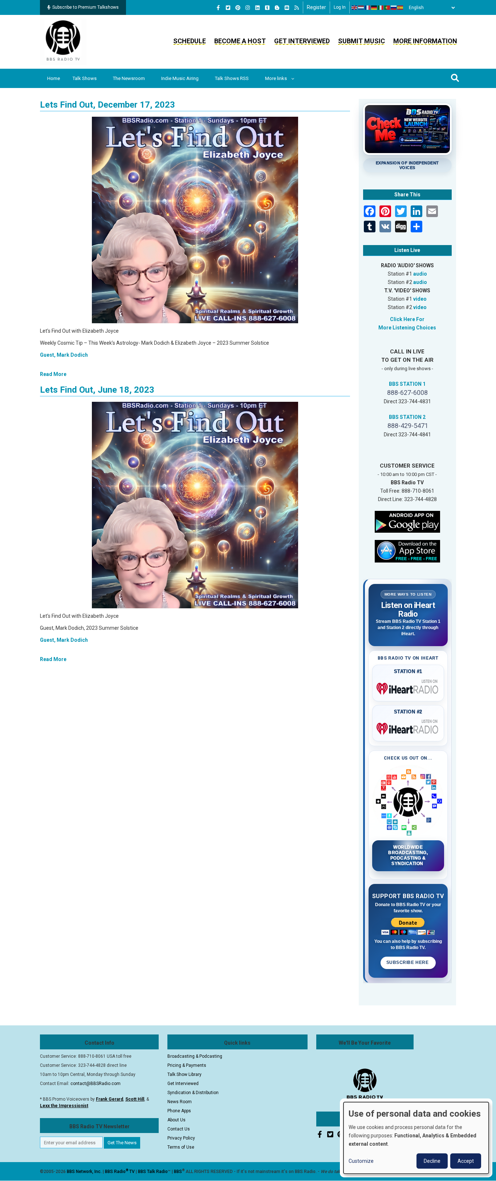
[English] (354, 7)
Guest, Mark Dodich (64, 355)
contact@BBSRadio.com (95, 1083)
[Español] (400, 7)
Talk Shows (85, 78)
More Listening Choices (407, 328)
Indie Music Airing (180, 78)
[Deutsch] (374, 7)
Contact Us (178, 1129)
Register (316, 7)
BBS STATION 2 (407, 417)
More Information (425, 41)
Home (53, 78)
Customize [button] (361, 1161)
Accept (466, 1161)
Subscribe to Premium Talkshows (85, 7)
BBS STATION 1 (407, 384)
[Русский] (394, 7)
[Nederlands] (361, 7)
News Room (179, 1101)
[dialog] (416, 1138)
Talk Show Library (184, 1074)
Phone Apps (179, 1110)
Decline (432, 1161)
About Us (176, 1119)
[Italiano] (381, 7)
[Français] (368, 7)
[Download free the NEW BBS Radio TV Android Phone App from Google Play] (407, 521)
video (420, 299)
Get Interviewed (302, 41)
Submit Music (361, 41)
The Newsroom (129, 78)
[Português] (387, 7)
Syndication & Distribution (193, 1092)
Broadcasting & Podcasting (194, 1056)
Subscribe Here (408, 962)
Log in (340, 7)
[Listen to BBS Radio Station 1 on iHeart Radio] (408, 687)
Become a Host (240, 41)
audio (420, 274)
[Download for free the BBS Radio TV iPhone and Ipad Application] (407, 550)
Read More (53, 374)
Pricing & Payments (186, 1065)
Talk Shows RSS (232, 78)
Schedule (189, 41)
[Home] (63, 41)
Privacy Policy (181, 1138)
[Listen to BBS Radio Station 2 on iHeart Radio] (408, 727)
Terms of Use (180, 1147)
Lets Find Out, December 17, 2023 (107, 105)
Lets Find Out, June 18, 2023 (97, 390)
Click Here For (407, 319)
